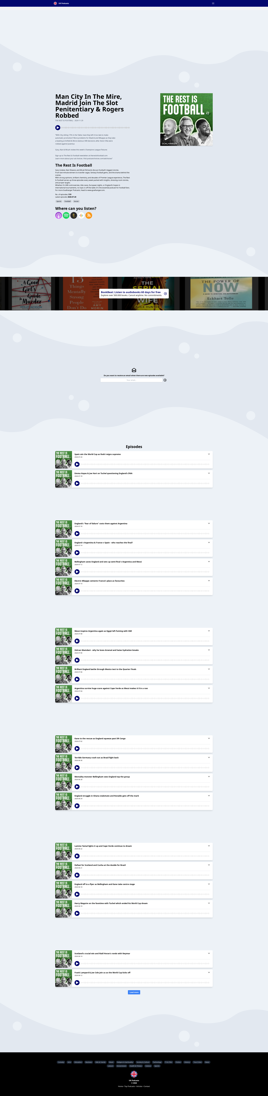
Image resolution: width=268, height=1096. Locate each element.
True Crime (197, 1062)
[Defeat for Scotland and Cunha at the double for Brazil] (63, 870)
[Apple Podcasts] (58, 215)
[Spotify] (66, 215)
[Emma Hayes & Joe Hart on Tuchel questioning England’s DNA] (63, 479)
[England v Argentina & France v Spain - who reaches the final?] (63, 548)
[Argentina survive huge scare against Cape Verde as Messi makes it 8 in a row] (63, 694)
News (207, 1062)
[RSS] (89, 215)
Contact (147, 1086)
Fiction (178, 1062)
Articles (139, 1086)
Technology (157, 1062)
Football (68, 201)
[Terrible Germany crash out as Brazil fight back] (63, 763)
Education (78, 1062)
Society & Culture (143, 1062)
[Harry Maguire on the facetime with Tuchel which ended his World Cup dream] (63, 909)
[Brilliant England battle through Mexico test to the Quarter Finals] (63, 674)
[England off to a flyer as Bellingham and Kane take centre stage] (63, 889)
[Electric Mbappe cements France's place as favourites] (63, 586)
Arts (69, 1062)
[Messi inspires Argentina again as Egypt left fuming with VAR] (63, 636)
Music (111, 1062)
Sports (59, 201)
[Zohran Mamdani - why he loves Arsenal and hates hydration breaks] (63, 655)
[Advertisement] (134, 24)
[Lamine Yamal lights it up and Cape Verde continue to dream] (63, 851)
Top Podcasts (129, 1086)
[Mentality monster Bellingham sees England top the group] (63, 782)
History (187, 1062)
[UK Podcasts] (134, 1074)
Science (148, 1066)
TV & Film (168, 1062)
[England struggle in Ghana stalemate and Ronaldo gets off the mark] (63, 801)
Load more (134, 992)
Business (89, 1062)
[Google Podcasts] (81, 215)
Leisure (110, 1066)
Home (120, 1086)
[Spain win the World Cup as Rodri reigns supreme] (63, 459)
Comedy (61, 1062)
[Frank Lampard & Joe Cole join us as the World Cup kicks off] (63, 978)
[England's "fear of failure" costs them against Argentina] (63, 529)
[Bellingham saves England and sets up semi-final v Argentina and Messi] (63, 567)
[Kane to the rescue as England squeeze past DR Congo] (63, 744)
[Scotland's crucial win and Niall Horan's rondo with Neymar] (63, 959)
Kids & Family (100, 1062)
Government (121, 1066)
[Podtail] (73, 215)
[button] (213, 3)
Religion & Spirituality (125, 1062)
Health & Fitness (136, 1066)
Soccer (76, 201)
